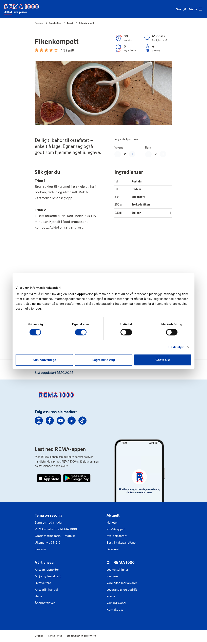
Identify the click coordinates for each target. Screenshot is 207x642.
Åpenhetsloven (45, 603)
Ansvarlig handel (46, 589)
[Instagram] (39, 420)
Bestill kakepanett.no (121, 542)
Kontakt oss (115, 609)
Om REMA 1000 (121, 562)
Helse (38, 596)
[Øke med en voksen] (132, 154)
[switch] (81, 332)
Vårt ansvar (45, 562)
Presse (111, 596)
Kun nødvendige (44, 360)
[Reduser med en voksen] (117, 154)
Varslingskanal (116, 603)
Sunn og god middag (49, 522)
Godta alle (162, 360)
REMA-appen (116, 529)
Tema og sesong (48, 515)
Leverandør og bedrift (122, 589)
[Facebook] (50, 420)
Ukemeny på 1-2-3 (48, 542)
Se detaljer (176, 347)
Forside (39, 23)
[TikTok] (82, 420)
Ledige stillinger (117, 569)
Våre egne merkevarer (122, 583)
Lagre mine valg (103, 360)
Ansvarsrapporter (47, 569)
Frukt (70, 23)
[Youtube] (61, 420)
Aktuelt (113, 515)
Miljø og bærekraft (48, 576)
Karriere (112, 576)
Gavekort (113, 549)
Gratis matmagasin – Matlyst (55, 536)
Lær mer (40, 549)
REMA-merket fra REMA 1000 (56, 529)
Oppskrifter (55, 23)
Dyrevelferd (43, 583)
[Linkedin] (72, 420)
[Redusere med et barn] (148, 154)
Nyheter (112, 522)
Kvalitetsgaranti (117, 536)
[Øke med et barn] (163, 154)
